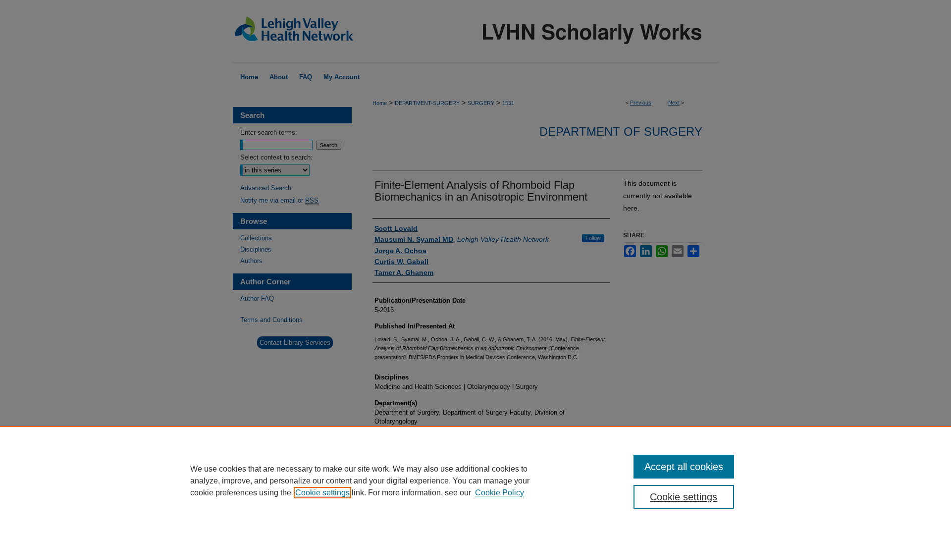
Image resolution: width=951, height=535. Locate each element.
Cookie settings (322, 492)
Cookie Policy (499, 492)
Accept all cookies (683, 466)
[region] (475, 480)
